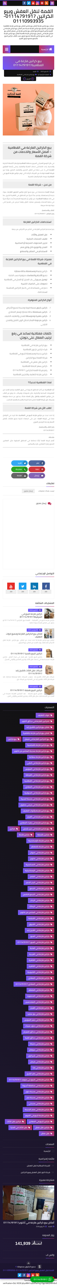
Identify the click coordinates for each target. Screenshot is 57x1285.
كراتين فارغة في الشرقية (39, 918)
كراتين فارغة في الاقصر (40, 876)
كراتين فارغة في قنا (41, 1067)
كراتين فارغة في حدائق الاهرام (37, 1032)
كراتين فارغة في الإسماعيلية (37, 870)
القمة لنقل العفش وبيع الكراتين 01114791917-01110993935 (28, 16)
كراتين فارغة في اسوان (40, 852)
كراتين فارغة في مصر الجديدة (37, 1109)
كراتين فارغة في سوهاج (39, 1050)
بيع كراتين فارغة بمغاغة (39, 757)
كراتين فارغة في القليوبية (38, 972)
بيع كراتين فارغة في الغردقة (38, 775)
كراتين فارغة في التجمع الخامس (36, 894)
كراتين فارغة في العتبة (40, 948)
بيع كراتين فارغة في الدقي (38, 763)
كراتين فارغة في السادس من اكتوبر (35, 912)
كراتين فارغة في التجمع (40, 888)
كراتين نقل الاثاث (14, 1121)
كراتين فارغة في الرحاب (40, 900)
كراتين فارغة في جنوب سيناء (37, 1026)
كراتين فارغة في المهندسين (37, 1002)
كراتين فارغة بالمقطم (40, 846)
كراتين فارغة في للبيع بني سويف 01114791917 (29, 1079)
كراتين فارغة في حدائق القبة (37, 1038)
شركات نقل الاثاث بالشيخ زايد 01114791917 (28, 671)
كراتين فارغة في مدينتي (39, 1103)
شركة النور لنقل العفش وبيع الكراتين (35, 1172)
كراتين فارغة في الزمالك (39, 906)
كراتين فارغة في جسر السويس (37, 1020)
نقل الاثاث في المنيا (19, 1127)
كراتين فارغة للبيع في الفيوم (37, 1115)
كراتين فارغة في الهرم (40, 1008)
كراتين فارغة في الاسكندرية (38, 864)
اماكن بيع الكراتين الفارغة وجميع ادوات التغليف (24, 635)
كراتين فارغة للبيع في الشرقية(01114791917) (31, 615)
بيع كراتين (12, 739)
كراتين (12, 828)
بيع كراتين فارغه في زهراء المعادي (35, 823)
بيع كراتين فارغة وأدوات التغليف (36, 811)
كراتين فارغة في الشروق (39, 924)
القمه (50, 1226)
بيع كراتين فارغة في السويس (37, 769)
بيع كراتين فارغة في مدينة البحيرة (35, 799)
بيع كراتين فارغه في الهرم (38, 817)
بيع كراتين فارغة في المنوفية (37, 793)
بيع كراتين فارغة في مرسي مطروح (35, 805)
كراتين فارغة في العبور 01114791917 (34, 942)
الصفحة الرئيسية (44, 74)
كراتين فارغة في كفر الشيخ (38, 1073)
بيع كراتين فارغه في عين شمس (36, 828)
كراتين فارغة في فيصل (40, 1062)
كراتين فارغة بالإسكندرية (39, 840)
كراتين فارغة (24, 834)
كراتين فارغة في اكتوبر (40, 858)
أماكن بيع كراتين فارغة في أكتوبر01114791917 (28, 1222)
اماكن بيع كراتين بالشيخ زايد (38, 727)
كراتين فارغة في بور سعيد (38, 1014)
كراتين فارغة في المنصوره (38, 996)
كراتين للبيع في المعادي (39, 1121)
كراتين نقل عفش (42, 1127)
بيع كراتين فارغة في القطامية (26, 74)
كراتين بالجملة (43, 834)
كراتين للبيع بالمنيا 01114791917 (26, 653)
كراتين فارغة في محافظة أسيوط (36, 1085)
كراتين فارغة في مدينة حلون (37, 1091)
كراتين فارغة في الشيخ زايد (38, 930)
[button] (42, 1279)
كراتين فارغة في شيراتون (39, 1056)
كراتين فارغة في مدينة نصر (38, 1097)
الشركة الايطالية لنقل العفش (38, 1165)
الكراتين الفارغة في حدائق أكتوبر (36, 721)
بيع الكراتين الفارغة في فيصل (37, 739)
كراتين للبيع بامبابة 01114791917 (26, 690)
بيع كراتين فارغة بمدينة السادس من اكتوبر (32, 751)
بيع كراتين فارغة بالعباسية (38, 745)
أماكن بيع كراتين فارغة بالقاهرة (36, 733)
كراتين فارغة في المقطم (39, 990)
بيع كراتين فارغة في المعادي (37, 787)
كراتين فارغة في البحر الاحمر (38, 882)
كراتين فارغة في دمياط (40, 1044)
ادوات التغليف (44, 715)
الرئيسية (44, 49)
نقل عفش (45, 1133)
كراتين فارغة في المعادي (39, 978)
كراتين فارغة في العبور (40, 936)
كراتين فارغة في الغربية (39, 954)
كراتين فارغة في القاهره (39, 966)
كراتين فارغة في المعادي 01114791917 (33, 984)
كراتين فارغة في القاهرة (39, 960)
